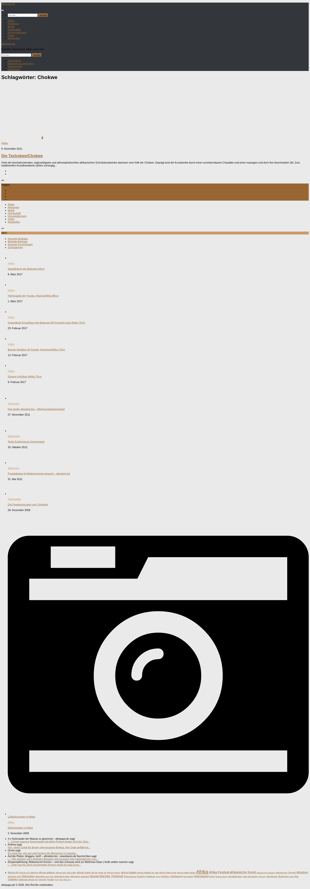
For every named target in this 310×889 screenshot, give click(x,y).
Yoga (56, 880)
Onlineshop (14, 60)
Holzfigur (165, 876)
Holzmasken (201, 876)
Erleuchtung (130, 876)
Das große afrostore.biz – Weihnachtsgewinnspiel (36, 409)
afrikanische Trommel (286, 873)
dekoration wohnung (79, 876)
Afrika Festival (219, 872)
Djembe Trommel (111, 876)
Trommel (42, 880)
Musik (11, 26)
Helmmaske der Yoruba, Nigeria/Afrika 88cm (33, 295)
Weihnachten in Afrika (20, 827)
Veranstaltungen (17, 32)
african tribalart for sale (148, 873)
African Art (13, 872)
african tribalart (128, 872)
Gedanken (150, 876)
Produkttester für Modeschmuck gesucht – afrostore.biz (39, 473)
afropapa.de (8, 4)
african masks (113, 873)
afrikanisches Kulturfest (266, 873)
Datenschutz (15, 66)
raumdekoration (235, 876)
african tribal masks (186, 873)
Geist (158, 877)
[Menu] (2, 10)
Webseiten (14, 38)
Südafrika (13, 879)
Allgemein (13, 23)
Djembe (94, 876)
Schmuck (262, 877)
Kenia (212, 876)
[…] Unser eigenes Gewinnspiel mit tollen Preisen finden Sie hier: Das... (49, 841)
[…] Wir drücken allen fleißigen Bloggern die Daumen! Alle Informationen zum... (53, 859)
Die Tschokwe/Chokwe (22, 156)
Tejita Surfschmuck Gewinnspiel (26, 441)
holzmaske (188, 876)
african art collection (28, 873)
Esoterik (141, 876)
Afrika (11, 21)
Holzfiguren (176, 876)
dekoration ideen (62, 876)
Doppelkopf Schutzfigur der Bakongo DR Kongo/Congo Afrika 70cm (46, 322)
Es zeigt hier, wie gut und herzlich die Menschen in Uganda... (42, 853)
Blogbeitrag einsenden (21, 63)
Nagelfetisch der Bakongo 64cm (26, 269)
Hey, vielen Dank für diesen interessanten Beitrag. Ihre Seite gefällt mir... (49, 847)
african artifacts (47, 872)
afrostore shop (14, 876)
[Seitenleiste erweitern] (2, 180)
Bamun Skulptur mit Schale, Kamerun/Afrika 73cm (36, 349)
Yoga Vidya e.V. (65, 880)
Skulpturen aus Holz (288, 876)
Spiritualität (14, 29)
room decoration (250, 876)
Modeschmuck (221, 877)
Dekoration (28, 876)
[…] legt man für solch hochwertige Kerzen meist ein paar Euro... (44, 865)
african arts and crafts (66, 873)
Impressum (14, 69)
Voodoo (50, 880)
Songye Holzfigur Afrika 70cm (25, 376)
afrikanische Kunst (243, 872)
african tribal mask (167, 873)
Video (11, 35)
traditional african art (27, 880)
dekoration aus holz (45, 876)
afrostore (302, 872)
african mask (84, 872)
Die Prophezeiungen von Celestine (28, 504)
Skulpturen (271, 876)
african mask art (98, 873)
